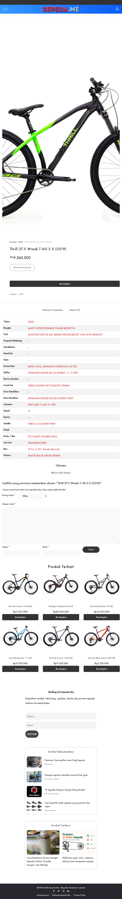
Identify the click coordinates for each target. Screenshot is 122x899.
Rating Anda (8, 495)
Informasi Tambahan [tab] (52, 309)
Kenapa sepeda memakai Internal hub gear (66, 775)
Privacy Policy (80, 895)
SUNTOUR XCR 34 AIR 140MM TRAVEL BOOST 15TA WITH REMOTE (65, 334)
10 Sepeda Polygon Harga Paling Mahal (65, 789)
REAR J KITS (34, 366)
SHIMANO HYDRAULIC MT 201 (59, 366)
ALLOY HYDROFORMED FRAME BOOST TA (51, 328)
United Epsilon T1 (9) (20, 658)
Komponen (49, 764)
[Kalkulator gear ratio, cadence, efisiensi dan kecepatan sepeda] (78, 842)
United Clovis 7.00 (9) (61, 658)
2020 (31, 321)
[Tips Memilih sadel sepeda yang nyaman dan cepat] (34, 806)
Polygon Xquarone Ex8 (61, 606)
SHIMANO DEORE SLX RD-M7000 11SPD (50, 398)
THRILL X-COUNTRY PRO (41, 423)
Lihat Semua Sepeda (22, 267)
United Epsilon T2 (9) (101, 606)
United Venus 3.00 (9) (20, 606)
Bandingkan (64, 283)
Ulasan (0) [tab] (74, 309)
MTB (21, 242)
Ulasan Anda (9, 504)
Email (45, 546)
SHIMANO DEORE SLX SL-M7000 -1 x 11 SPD (53, 372)
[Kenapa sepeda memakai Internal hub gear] (34, 776)
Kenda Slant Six (51, 449)
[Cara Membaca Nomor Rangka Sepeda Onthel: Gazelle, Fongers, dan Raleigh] (43, 842)
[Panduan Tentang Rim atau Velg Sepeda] (34, 761)
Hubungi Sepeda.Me (61, 895)
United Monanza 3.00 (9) (101, 658)
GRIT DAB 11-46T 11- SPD (41, 404)
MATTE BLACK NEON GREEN (44, 455)
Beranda (13, 242)
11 (29, 411)
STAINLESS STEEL (37, 442)
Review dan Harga (52, 794)
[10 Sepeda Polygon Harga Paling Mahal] (34, 791)
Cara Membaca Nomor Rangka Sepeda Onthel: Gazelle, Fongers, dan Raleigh (42, 861)
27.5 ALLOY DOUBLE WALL (42, 436)
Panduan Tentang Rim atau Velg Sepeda (65, 760)
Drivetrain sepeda (52, 779)
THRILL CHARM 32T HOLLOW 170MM (48, 385)
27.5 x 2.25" (34, 449)
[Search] (117, 9)
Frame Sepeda (50, 810)
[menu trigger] (6, 9)
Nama (6, 546)
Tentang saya (43, 895)
